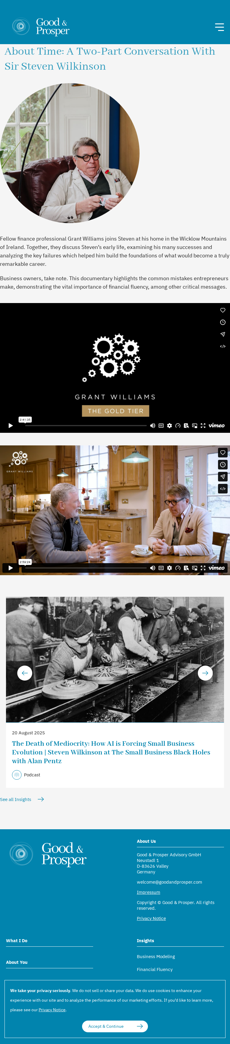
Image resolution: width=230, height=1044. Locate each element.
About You (17, 962)
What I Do (16, 940)
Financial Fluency (154, 969)
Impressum (148, 892)
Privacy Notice (151, 918)
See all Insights (15, 799)
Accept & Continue (106, 1026)
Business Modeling (156, 956)
